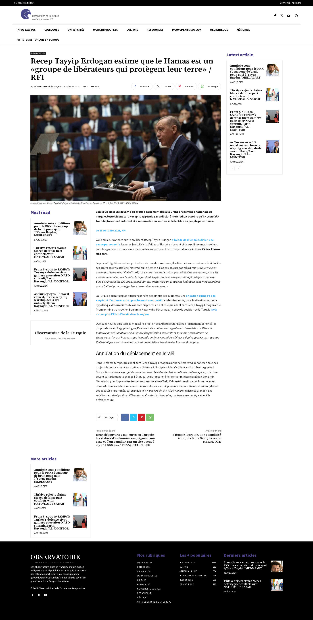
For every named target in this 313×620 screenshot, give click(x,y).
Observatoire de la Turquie (47, 86)
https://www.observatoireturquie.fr (60, 338)
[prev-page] (232, 168)
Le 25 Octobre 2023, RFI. (111, 230)
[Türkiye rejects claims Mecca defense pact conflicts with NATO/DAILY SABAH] (80, 253)
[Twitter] (281, 15)
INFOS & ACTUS (38, 53)
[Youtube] (288, 15)
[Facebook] (275, 15)
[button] (296, 15)
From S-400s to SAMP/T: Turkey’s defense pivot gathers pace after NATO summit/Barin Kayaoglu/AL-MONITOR (52, 275)
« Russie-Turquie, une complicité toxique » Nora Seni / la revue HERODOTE (197, 438)
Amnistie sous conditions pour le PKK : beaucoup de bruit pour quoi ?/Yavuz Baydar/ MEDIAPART (52, 229)
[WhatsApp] (150, 417)
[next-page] (238, 168)
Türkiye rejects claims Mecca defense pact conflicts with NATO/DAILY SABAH (50, 252)
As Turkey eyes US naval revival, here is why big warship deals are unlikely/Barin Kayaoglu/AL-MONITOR (51, 300)
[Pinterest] (141, 417)
